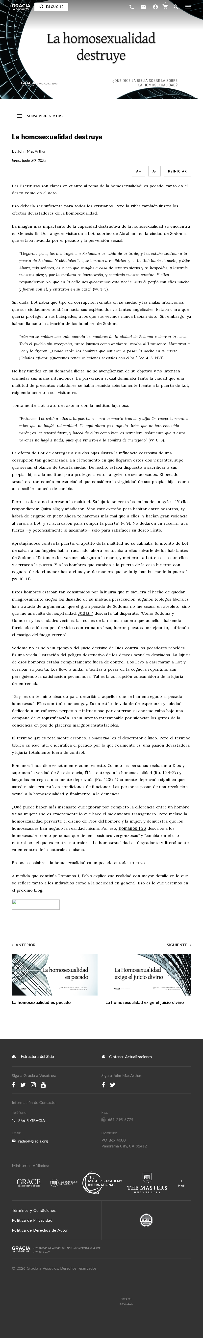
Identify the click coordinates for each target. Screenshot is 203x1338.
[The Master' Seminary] (63, 1183)
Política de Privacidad (32, 1220)
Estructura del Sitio (37, 1056)
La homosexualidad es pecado (41, 1002)
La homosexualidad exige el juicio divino (144, 1002)
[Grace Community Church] (28, 1183)
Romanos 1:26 (132, 828)
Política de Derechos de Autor (40, 1230)
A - (154, 171)
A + (138, 171)
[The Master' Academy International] (102, 1183)
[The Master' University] (147, 1183)
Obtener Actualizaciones (130, 1056)
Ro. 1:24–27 (166, 773)
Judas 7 (85, 613)
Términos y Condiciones (34, 1210)
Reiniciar (177, 171)
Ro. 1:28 (103, 780)
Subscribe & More (45, 116)
